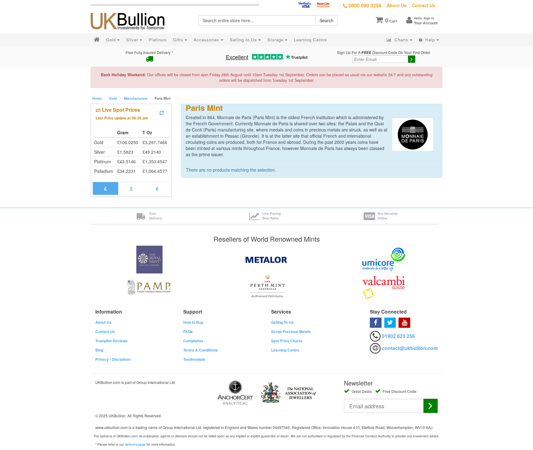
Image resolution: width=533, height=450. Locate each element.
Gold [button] (111, 40)
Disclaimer (121, 359)
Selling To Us (282, 322)
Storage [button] (276, 40)
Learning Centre (285, 350)
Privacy (102, 359)
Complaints (193, 341)
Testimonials (194, 359)
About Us (397, 5)
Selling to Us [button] (244, 40)
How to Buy (193, 322)
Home (97, 98)
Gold (113, 98)
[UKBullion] (131, 11)
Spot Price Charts (286, 341)
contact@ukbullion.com (410, 348)
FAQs (188, 331)
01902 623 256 (398, 336)
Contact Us (423, 5)
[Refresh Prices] (161, 112)
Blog (99, 350)
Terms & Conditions (200, 350)
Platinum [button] (158, 40)
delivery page (135, 444)
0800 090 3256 (364, 5)
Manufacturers (135, 98)
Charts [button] (401, 40)
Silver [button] (133, 40)
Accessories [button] (207, 40)
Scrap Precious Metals (291, 331)
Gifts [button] (179, 40)
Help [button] (430, 40)
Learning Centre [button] (310, 40)
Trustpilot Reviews (111, 341)
